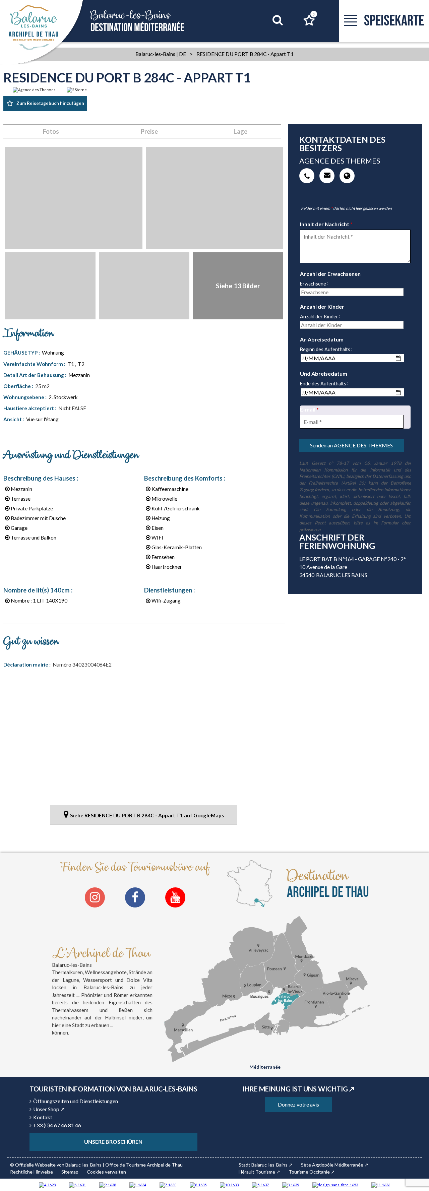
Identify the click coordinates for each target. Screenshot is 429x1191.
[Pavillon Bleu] (77, 1184)
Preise (149, 131)
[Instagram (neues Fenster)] (95, 897)
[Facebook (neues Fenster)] (135, 897)
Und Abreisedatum (323, 373)
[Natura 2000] (229, 1184)
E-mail (309, 409)
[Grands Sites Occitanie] (137, 1184)
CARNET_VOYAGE (314, 14)
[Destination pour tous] (260, 1184)
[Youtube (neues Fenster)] (175, 897)
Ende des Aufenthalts (323, 383)
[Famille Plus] (47, 1184)
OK (269, 33)
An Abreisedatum (322, 339)
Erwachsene (313, 284)
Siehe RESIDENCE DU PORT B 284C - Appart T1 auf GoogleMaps (147, 815)
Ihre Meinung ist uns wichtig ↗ (298, 1089)
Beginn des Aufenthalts (325, 349)
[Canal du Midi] (168, 1184)
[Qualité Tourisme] (335, 1184)
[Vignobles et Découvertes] (198, 1184)
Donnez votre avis (298, 1104)
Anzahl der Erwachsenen (330, 273)
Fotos (51, 131)
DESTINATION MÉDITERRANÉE (137, 21)
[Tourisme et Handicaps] (107, 1184)
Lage (240, 131)
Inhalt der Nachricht (326, 224)
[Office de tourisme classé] (380, 1184)
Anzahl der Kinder (322, 306)
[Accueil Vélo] (290, 1184)
